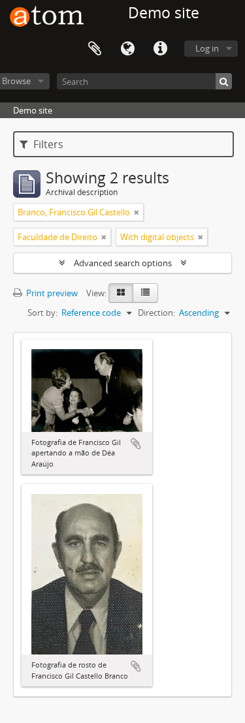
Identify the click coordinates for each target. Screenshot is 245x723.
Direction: (156, 312)
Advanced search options (123, 263)
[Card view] (120, 293)
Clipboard (94, 49)
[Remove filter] (136, 212)
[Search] (224, 81)
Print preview (51, 293)
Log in (207, 48)
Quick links (160, 49)
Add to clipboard (135, 443)
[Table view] (145, 293)
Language (127, 49)
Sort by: (42, 312)
